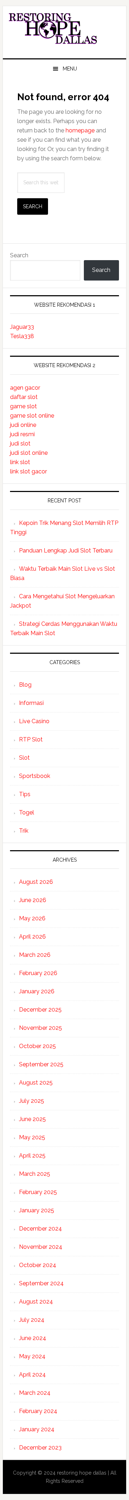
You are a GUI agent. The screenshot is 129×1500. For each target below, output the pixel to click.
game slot (23, 406)
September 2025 (41, 1064)
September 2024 (41, 1283)
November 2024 (40, 1246)
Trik (23, 830)
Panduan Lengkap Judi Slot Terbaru (66, 550)
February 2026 (38, 973)
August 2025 (36, 1082)
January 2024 (36, 1429)
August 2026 (36, 881)
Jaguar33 (22, 326)
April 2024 (32, 1374)
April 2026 (32, 936)
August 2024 (36, 1301)
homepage (80, 130)
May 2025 (32, 1137)
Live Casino (34, 721)
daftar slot (24, 397)
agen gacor (25, 387)
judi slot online (29, 452)
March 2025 (34, 1173)
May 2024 (32, 1356)
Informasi (31, 703)
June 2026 (32, 900)
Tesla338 (22, 336)
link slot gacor (28, 471)
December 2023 (40, 1447)
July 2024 (31, 1319)
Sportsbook (34, 776)
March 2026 (35, 954)
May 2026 (32, 918)
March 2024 (35, 1392)
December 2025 (40, 1009)
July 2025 (31, 1100)
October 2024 (37, 1265)
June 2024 (32, 1338)
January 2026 (36, 991)
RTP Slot (31, 739)
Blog (25, 684)
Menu (70, 69)
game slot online (32, 415)
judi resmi (22, 434)
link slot (20, 462)
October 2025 (37, 1046)
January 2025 (36, 1210)
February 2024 (38, 1411)
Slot (24, 757)
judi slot (20, 443)
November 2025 (40, 1027)
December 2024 (40, 1228)
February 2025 (38, 1192)
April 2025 (32, 1155)
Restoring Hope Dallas (64, 29)
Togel (26, 812)
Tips (24, 794)
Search (19, 255)
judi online (23, 425)
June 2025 (32, 1119)
